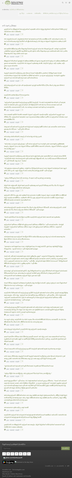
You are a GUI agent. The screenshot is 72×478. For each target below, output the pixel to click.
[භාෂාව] (69, 3)
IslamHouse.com (7, 472)
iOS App (31, 23)
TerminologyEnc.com (18, 469)
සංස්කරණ (29, 5)
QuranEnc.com (6, 469)
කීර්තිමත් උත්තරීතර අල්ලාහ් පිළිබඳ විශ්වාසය (55, 13)
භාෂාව (28, 27)
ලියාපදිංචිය (65, 448)
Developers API (31, 14)
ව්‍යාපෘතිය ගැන (31, 9)
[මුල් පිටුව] (3, 3)
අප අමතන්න (60, 466)
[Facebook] (4, 454)
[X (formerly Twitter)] (8, 454)
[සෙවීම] (62, 3)
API (68, 466)
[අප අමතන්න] (66, 3)
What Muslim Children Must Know (12, 474)
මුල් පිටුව (21, 13)
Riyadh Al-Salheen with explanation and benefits (16, 476)
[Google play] (20, 454)
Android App (32, 18)
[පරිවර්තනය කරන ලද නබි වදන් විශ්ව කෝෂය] (14, 3)
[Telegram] (16, 454)
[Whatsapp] (12, 454)
